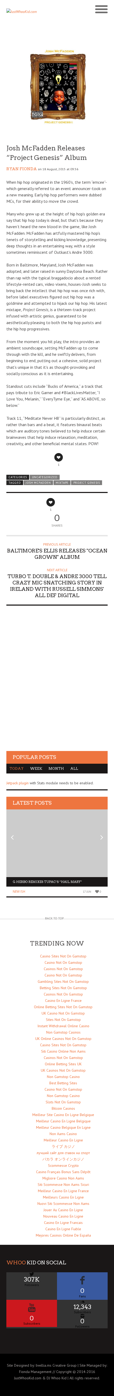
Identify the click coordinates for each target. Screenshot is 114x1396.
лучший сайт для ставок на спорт (63, 1152)
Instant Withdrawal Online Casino (63, 1026)
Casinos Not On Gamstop (63, 968)
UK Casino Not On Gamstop (63, 1013)
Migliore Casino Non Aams (63, 1178)
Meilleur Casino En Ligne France (63, 1190)
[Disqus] (57, 683)
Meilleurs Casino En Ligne (63, 1197)
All (74, 769)
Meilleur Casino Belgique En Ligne (63, 1127)
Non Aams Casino (63, 1133)
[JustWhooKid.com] (44, 13)
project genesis (86, 483)
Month (56, 769)
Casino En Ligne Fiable (63, 1229)
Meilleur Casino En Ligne (63, 1140)
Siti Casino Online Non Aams (63, 1051)
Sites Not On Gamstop (63, 1019)
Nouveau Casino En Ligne (63, 1216)
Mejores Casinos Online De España (63, 1235)
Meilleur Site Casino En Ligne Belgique (63, 1114)
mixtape (62, 483)
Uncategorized (45, 477)
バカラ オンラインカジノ (63, 1159)
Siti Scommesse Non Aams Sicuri (63, 1184)
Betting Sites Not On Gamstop (63, 987)
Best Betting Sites (63, 1083)
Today (17, 769)
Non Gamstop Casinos (63, 1032)
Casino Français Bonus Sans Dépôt (63, 1171)
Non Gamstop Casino (63, 1076)
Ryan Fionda (21, 169)
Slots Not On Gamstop (63, 1102)
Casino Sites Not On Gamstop (63, 956)
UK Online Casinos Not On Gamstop (63, 1038)
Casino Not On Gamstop (63, 962)
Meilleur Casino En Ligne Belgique (63, 1121)
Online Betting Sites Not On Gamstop (63, 1007)
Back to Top (54, 918)
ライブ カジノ (63, 1146)
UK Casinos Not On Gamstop (63, 1070)
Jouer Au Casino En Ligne (63, 1210)
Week (36, 769)
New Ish (19, 891)
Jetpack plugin (17, 783)
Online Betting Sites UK (63, 1064)
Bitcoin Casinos (63, 1108)
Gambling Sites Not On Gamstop (63, 981)
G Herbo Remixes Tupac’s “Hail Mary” (47, 882)
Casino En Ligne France (63, 1000)
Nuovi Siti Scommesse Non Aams (63, 1203)
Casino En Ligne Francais (63, 1222)
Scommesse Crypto (63, 1165)
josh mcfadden (38, 483)
